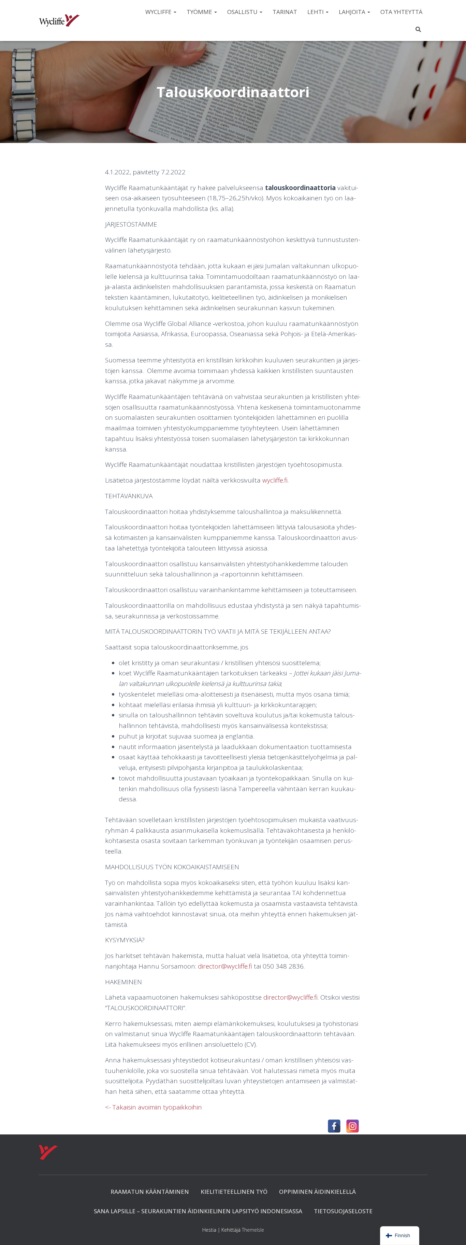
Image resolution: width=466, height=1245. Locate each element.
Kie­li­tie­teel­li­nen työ (234, 1192)
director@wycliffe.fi (225, 966)
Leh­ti (316, 12)
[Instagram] (352, 1126)
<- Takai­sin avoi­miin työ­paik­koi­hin (153, 1107)
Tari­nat (285, 12)
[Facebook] (334, 1126)
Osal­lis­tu (243, 12)
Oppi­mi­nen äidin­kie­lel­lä (317, 1192)
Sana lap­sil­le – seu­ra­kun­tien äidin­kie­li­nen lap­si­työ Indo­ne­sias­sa (198, 1211)
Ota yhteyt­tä (401, 12)
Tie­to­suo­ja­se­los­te (343, 1211)
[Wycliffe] (59, 20)
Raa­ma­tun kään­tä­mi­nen (150, 1192)
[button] (174, 12)
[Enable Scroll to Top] (452, 1231)
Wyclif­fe (159, 12)
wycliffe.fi (275, 480)
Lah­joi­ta (353, 12)
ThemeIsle (253, 1230)
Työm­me (200, 12)
